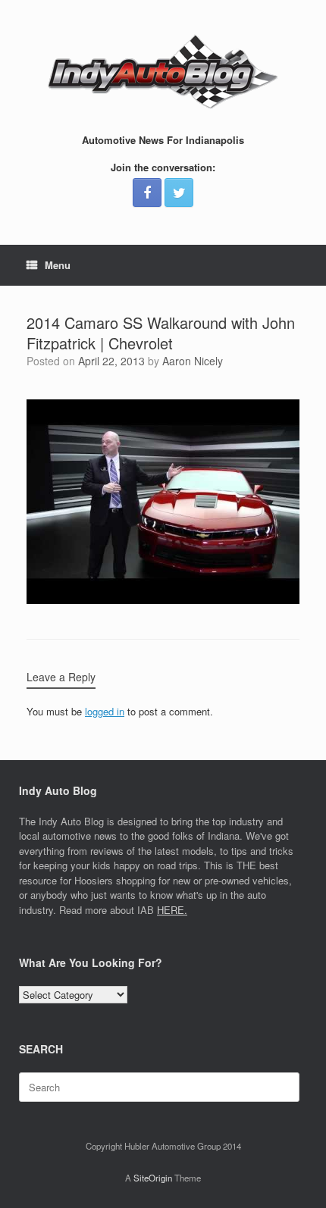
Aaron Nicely (192, 360)
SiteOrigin (152, 1178)
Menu (58, 265)
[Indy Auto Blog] (163, 72)
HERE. (172, 910)
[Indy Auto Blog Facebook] (147, 192)
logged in (104, 711)
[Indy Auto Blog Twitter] (179, 192)
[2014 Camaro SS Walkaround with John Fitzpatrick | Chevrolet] (163, 600)
